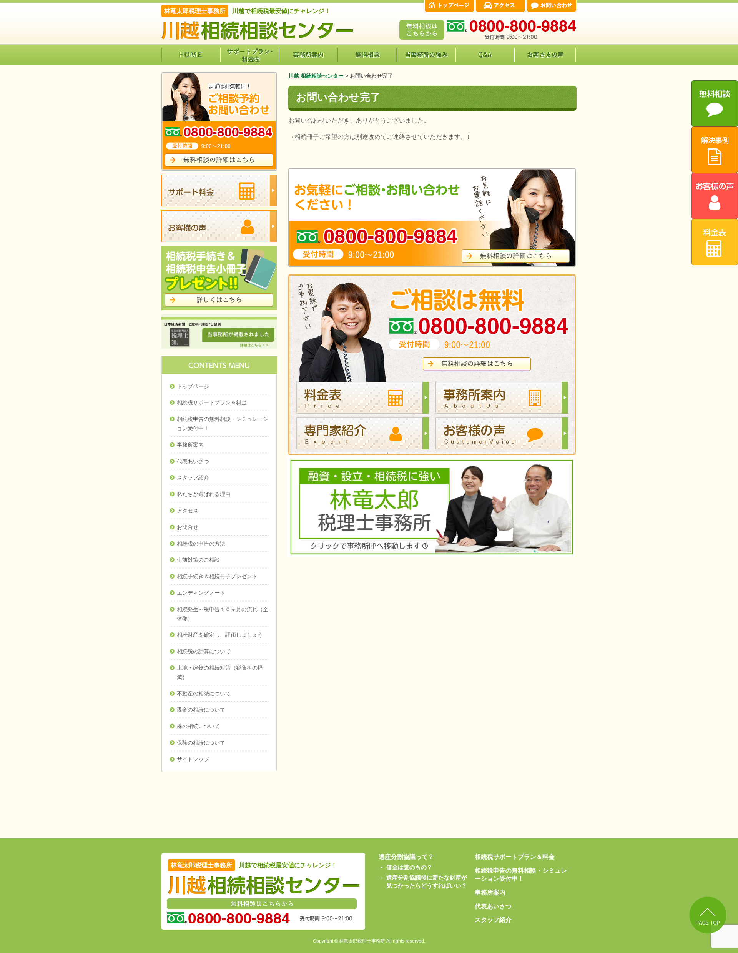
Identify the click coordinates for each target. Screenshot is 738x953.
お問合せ (187, 527)
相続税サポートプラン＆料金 (212, 402)
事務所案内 (190, 445)
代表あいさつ (193, 461)
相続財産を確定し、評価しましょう (220, 635)
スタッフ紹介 (193, 477)
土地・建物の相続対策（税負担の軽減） (220, 672)
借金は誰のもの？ (409, 867)
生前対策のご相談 (198, 560)
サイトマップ (193, 759)
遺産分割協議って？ (406, 856)
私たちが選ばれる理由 (204, 494)
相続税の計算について (204, 651)
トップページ (193, 386)
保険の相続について (201, 743)
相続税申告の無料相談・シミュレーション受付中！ (222, 423)
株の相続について (198, 726)
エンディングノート (201, 593)
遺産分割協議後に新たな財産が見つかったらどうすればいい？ (426, 881)
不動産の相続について (204, 693)
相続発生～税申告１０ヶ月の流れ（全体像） (222, 614)
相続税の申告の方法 (201, 544)
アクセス (187, 510)
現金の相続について (201, 710)
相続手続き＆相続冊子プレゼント (217, 576)
